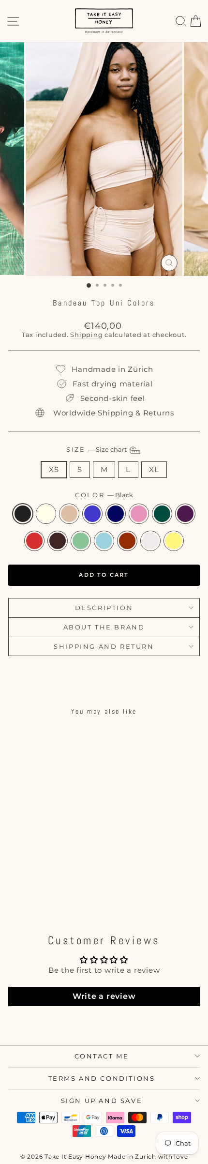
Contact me (101, 1056)
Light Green (80, 541)
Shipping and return (104, 646)
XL (154, 469)
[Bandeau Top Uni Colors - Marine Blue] (61, 875)
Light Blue (104, 541)
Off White (46, 513)
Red (127, 541)
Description (104, 608)
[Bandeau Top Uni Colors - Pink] (72, 875)
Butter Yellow (173, 541)
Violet (185, 513)
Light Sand (150, 541)
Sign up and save (102, 1100)
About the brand (104, 627)
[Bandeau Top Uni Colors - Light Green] (61, 884)
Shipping (86, 334)
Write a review (104, 996)
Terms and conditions (101, 1078)
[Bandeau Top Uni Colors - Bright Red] (39, 884)
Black (22, 513)
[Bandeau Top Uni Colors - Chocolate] (50, 884)
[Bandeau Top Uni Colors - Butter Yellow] (55, 893)
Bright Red (34, 541)
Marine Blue (115, 513)
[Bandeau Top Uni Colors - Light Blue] (72, 884)
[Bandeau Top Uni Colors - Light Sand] (44, 893)
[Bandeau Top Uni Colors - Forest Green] (16, 884)
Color (104, 495)
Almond (69, 513)
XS (54, 469)
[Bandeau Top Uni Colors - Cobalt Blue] (50, 875)
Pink (139, 513)
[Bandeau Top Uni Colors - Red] (33, 893)
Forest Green (162, 513)
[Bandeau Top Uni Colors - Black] (16, 875)
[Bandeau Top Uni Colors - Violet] (27, 884)
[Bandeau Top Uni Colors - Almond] (39, 875)
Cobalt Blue (92, 513)
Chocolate (57, 541)
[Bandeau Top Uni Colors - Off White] (27, 875)
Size (97, 450)
